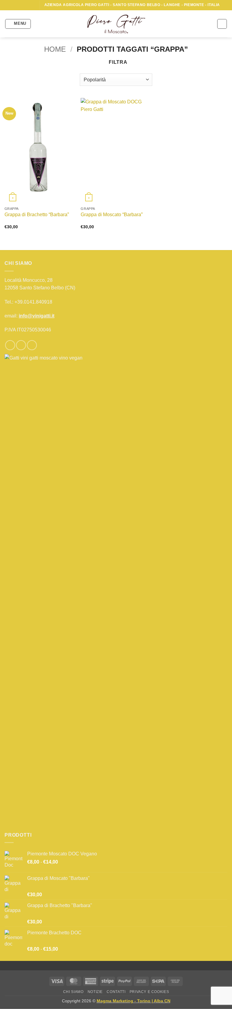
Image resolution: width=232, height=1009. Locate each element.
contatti (116, 992)
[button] (18, 24)
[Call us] (32, 5)
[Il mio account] (39, 24)
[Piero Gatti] (116, 24)
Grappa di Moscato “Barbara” (112, 214)
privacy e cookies (149, 992)
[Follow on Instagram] (21, 5)
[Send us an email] (26, 5)
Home (55, 49)
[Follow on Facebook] (15, 5)
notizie (95, 992)
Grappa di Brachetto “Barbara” (37, 214)
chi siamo (73, 992)
